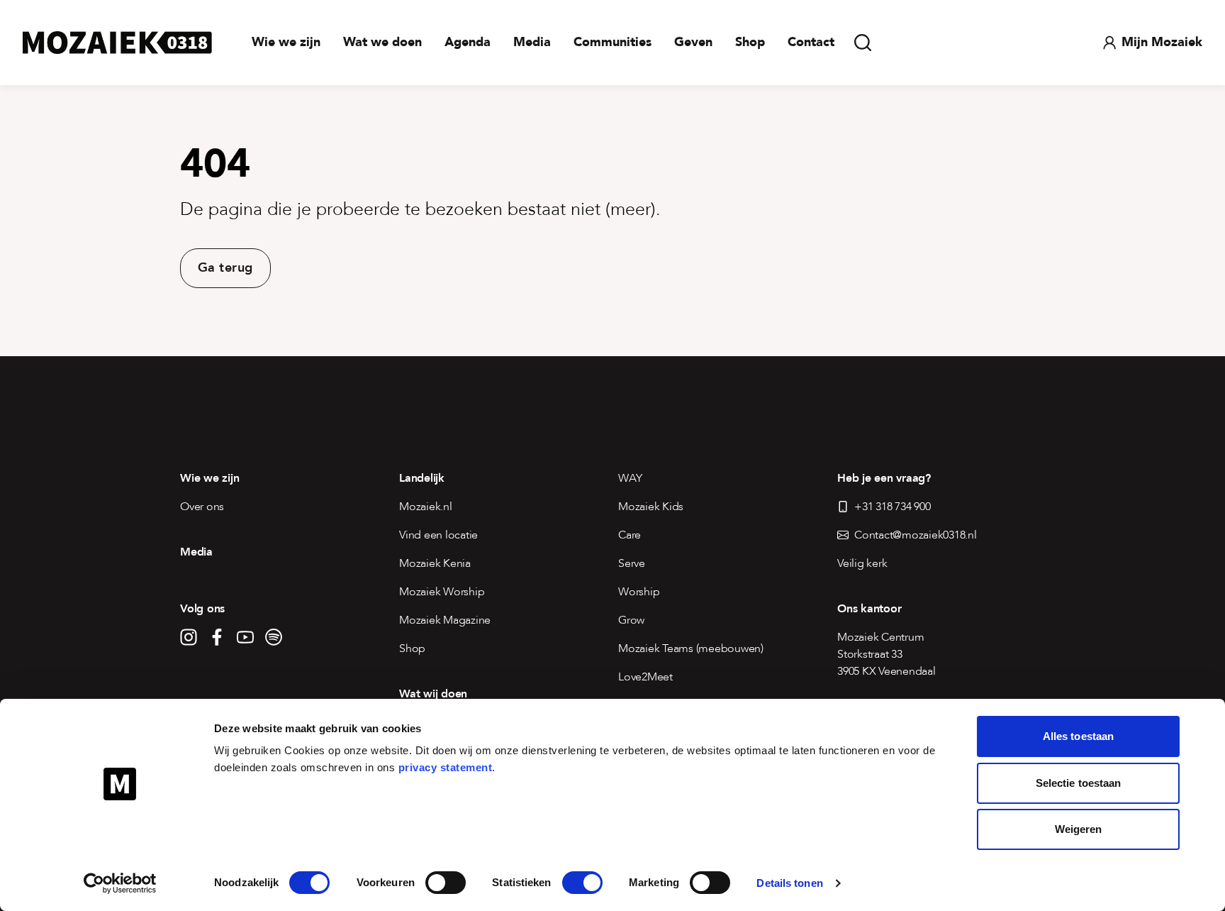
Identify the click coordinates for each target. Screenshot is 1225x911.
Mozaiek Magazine (445, 620)
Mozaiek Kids (650, 506)
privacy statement (445, 767)
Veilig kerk (862, 563)
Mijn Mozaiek (1161, 42)
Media (532, 42)
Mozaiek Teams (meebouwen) (690, 648)
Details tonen (789, 883)
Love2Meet (645, 677)
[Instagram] (188, 637)
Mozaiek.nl (425, 506)
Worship (638, 592)
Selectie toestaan (1078, 783)
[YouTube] (245, 637)
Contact (811, 42)
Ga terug (225, 268)
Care (629, 535)
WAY (630, 478)
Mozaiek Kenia (435, 563)
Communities (612, 42)
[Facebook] (216, 637)
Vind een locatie (438, 535)
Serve (631, 563)
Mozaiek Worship (441, 592)
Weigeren (1078, 829)
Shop (750, 42)
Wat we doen (382, 42)
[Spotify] (273, 637)
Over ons (202, 506)
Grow (631, 620)
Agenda (467, 42)
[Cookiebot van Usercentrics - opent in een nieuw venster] (120, 883)
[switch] (445, 882)
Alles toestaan (1078, 736)
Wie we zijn (286, 42)
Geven (693, 42)
